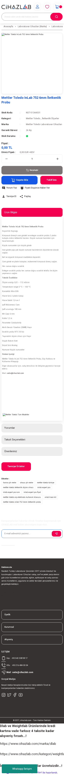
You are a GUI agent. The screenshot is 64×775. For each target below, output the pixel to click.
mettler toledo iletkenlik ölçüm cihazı (18, 487)
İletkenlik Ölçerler (50, 118)
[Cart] (58, 7)
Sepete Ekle (22, 180)
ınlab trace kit (50, 497)
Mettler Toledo (33, 118)
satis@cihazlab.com (15, 373)
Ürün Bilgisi (10, 212)
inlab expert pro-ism (11, 492)
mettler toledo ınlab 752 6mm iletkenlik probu (22, 502)
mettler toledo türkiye (45, 482)
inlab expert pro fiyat (32, 492)
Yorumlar (9, 428)
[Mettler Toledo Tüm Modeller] (16, 414)
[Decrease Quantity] (6, 159)
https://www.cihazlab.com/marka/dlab (28, 743)
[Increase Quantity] (57, 159)
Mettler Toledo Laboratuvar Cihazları (44, 124)
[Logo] (16, 6)
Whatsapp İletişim (22, 769)
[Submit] (56, 534)
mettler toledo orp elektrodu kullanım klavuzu (22, 497)
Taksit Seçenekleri (14, 440)
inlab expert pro (43, 487)
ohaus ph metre (26, 482)
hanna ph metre (9, 482)
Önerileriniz (10, 451)
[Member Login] (37, 7)
